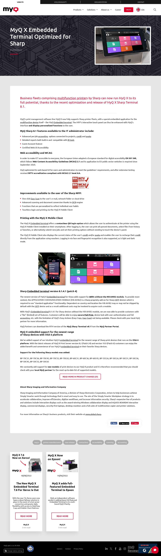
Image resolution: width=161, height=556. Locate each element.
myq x (36, 442)
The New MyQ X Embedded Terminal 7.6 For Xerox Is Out (26, 487)
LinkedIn (106, 548)
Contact (141, 2)
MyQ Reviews (133, 548)
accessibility (97, 442)
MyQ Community (60, 2)
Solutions (91, 9)
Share (114, 423)
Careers (59, 549)
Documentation (100, 2)
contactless (83, 442)
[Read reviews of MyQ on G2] (147, 549)
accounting (122, 442)
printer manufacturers (52, 442)
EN (143, 9)
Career (118, 9)
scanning (109, 442)
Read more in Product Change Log (80, 376)
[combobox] (142, 10)
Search (155, 10)
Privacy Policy (78, 549)
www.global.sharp (93, 414)
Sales (128, 9)
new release (70, 442)
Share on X (125, 423)
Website (20, 2)
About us (105, 9)
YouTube (120, 548)
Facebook (115, 548)
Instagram (124, 548)
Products (77, 9)
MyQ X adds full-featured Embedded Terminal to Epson (62, 487)
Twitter (110, 548)
